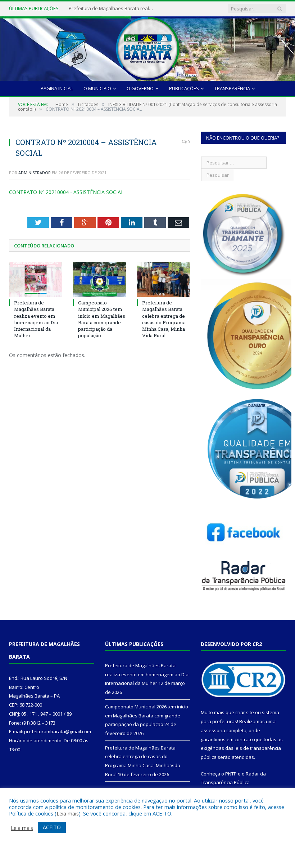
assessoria (213, 730)
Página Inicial (57, 88)
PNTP (231, 773)
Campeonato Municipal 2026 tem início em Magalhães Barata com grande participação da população (101, 319)
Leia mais (67, 813)
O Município (97, 88)
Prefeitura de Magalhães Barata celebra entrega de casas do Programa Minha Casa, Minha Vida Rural (164, 319)
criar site (244, 712)
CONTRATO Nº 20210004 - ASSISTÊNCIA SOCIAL (66, 192)
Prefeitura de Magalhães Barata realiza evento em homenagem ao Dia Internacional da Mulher (112, 8)
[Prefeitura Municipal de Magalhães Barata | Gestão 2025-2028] (147, 47)
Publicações (184, 88)
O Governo (140, 88)
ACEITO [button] (52, 827)
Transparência (232, 88)
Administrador (34, 172)
